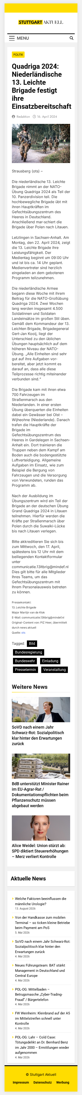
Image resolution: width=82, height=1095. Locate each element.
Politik (18, 54)
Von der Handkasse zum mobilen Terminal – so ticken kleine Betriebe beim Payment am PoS (42, 922)
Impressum (21, 1082)
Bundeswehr (25, 661)
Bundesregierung (28, 652)
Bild (32, 643)
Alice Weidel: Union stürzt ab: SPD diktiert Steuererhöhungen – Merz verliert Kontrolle (40, 851)
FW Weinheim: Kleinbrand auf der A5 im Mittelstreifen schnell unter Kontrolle (42, 1018)
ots (23, 632)
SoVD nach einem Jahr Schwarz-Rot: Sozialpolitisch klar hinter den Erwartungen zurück (42, 947)
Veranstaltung (54, 669)
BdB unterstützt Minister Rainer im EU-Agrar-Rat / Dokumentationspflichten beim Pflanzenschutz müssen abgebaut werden (40, 795)
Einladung (50, 661)
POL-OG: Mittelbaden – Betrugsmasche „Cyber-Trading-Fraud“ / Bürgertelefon (38, 994)
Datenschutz (42, 1082)
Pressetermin (25, 669)
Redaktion (23, 116)
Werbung (62, 1082)
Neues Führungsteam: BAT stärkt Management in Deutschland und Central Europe (40, 970)
